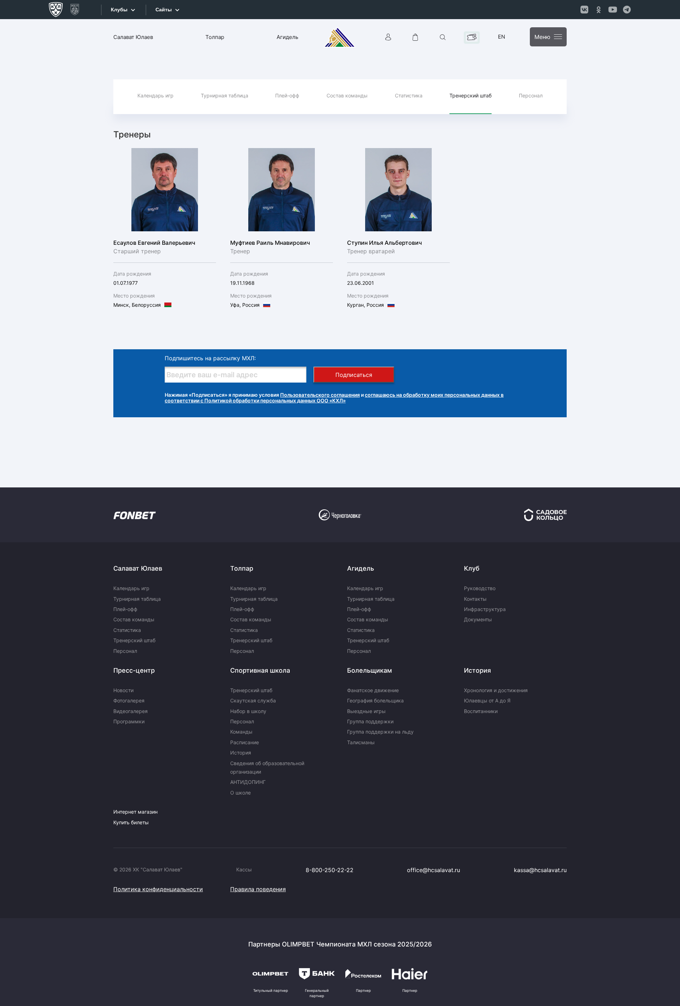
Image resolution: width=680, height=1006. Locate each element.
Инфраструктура (485, 609)
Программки (128, 721)
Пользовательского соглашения (320, 395)
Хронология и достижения (496, 690)
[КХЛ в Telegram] (627, 9)
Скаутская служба (253, 700)
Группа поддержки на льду (380, 732)
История (240, 753)
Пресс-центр (134, 670)
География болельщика (375, 700)
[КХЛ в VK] (584, 9)
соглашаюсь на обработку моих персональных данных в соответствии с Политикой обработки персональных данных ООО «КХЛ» (334, 397)
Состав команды (347, 95)
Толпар (214, 37)
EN (501, 36)
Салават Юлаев (133, 37)
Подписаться (353, 374)
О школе (240, 793)
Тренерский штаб (470, 95)
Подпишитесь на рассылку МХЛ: (210, 358)
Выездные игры (366, 711)
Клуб (472, 568)
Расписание (244, 742)
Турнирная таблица (224, 95)
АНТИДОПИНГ (248, 782)
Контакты (475, 599)
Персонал (531, 95)
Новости (123, 690)
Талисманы (361, 742)
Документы (478, 619)
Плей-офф (287, 95)
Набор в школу (248, 711)
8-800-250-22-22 (329, 870)
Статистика (409, 95)
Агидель (287, 37)
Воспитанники (481, 711)
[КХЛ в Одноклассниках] (598, 9)
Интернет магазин (135, 812)
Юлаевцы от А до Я (487, 700)
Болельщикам (369, 670)
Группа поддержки (370, 721)
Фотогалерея (128, 700)
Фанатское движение (373, 690)
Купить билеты (131, 822)
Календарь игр (155, 95)
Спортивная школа (260, 670)
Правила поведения (258, 889)
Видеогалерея (130, 711)
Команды (241, 732)
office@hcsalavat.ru (433, 870)
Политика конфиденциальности (158, 889)
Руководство (479, 588)
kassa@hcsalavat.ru (540, 870)
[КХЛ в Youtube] (613, 9)
